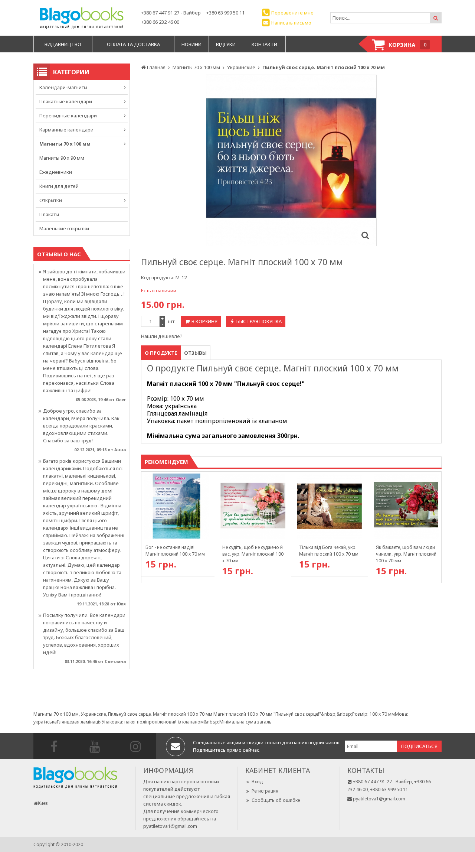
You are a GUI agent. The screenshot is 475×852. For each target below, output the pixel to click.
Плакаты (49, 214)
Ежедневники (55, 172)
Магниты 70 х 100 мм (65, 143)
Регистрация (265, 791)
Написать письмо (291, 22)
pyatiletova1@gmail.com (170, 826)
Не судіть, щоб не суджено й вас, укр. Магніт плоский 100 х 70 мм (253, 554)
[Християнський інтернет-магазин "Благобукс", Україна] (81, 18)
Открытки (50, 200)
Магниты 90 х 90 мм (61, 158)
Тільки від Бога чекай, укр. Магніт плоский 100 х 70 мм (328, 550)
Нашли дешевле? (162, 336)
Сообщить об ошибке (276, 800)
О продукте (161, 352)
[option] (291, 160)
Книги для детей (59, 186)
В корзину (204, 321)
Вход (257, 781)
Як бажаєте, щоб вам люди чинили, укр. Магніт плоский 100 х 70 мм (406, 554)
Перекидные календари (68, 115)
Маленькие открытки (64, 228)
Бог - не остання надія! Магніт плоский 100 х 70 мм (175, 550)
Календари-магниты (63, 87)
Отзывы (195, 352)
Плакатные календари (65, 101)
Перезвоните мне (292, 12)
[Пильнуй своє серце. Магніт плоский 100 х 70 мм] (365, 234)
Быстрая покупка (259, 321)
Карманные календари (66, 129)
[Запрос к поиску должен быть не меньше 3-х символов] (435, 17)
